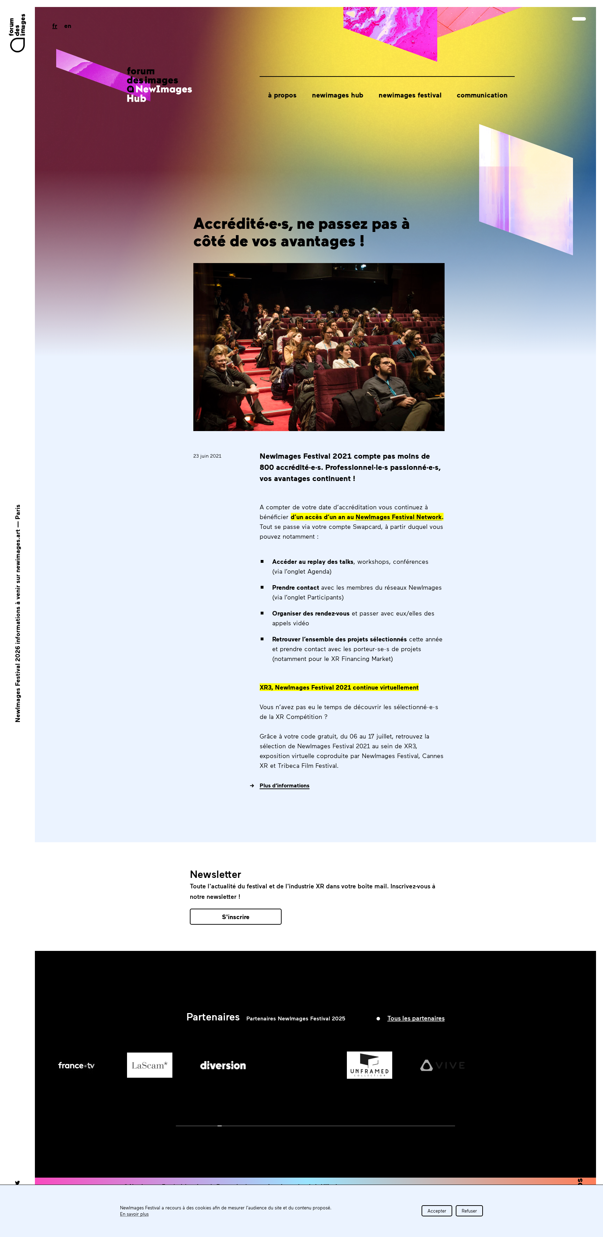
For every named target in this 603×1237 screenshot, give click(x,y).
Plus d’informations (285, 785)
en (67, 25)
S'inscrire (236, 917)
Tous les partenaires (416, 1017)
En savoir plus (134, 1214)
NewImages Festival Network (399, 517)
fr (54, 25)
